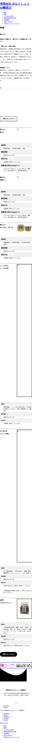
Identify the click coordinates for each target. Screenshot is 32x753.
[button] (8, 118)
